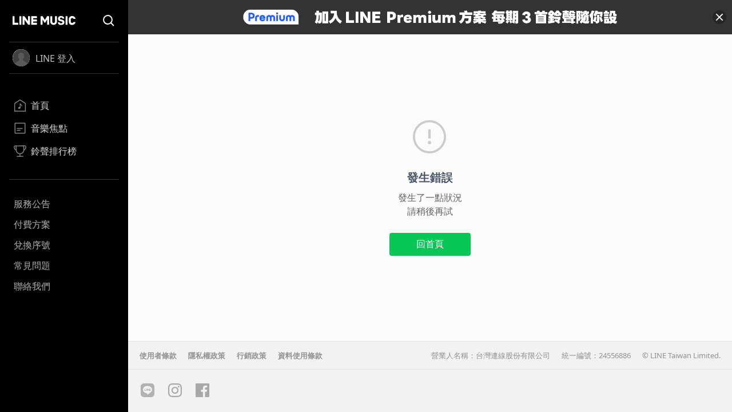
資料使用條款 (300, 355)
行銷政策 (251, 355)
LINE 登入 (55, 58)
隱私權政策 (206, 355)
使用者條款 (158, 355)
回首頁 (430, 243)
